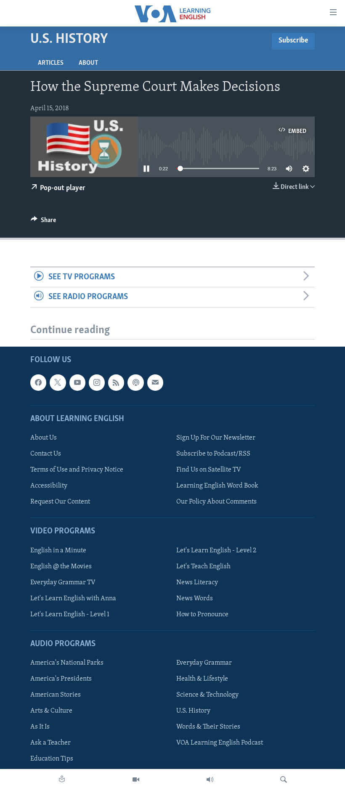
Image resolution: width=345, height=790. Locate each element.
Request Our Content (60, 502)
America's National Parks (67, 663)
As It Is (40, 727)
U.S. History (193, 711)
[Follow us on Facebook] (38, 383)
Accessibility (48, 486)
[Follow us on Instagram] (97, 383)
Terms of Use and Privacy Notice (76, 470)
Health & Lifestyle (202, 679)
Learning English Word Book (217, 486)
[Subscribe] (155, 383)
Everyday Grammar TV (63, 582)
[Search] (283, 779)
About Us (43, 438)
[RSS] (116, 383)
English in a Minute (58, 550)
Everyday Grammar (204, 663)
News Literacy (197, 582)
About (88, 63)
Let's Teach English (203, 566)
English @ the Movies (61, 566)
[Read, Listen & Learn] (62, 779)
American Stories (55, 695)
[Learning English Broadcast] (210, 779)
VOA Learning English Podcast (219, 743)
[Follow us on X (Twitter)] (58, 383)
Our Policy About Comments (216, 502)
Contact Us (45, 454)
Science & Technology (207, 695)
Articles (51, 63)
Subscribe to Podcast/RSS (213, 454)
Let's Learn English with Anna (73, 598)
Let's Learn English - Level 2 (216, 550)
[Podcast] (135, 383)
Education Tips (51, 759)
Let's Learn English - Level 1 (69, 614)
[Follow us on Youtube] (77, 383)
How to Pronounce (202, 614)
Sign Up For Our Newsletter (215, 438)
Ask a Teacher (50, 743)
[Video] (136, 779)
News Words (194, 598)
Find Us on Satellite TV (208, 470)
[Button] (43, 222)
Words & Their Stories (208, 727)
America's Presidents (61, 679)
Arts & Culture (51, 711)
